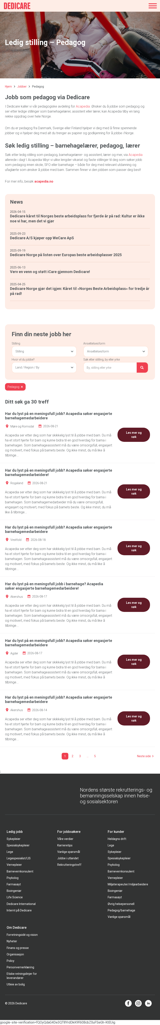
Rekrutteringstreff (69, 864)
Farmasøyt (14, 884)
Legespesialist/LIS (19, 858)
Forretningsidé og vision (22, 934)
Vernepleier (14, 864)
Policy (10, 960)
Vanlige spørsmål (68, 851)
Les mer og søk (134, 435)
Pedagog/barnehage (121, 910)
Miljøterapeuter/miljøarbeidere (128, 884)
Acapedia (83, 106)
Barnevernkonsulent (20, 871)
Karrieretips (64, 845)
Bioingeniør (14, 890)
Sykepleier (13, 839)
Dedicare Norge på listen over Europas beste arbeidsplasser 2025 (66, 255)
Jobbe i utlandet (68, 858)
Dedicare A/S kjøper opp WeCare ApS (42, 238)
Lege (10, 851)
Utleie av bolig (16, 984)
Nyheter (12, 941)
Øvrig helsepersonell (121, 904)
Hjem (8, 86)
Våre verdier (65, 839)
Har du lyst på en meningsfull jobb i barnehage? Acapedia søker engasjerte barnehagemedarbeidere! (54, 586)
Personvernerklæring (20, 967)
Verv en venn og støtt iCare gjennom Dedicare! (50, 271)
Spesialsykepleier (18, 845)
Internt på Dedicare (19, 910)
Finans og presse (18, 948)
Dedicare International (21, 904)
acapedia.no (43, 181)
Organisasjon (15, 954)
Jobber (22, 86)
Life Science (15, 897)
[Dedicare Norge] (17, 6)
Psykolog (13, 878)
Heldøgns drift (117, 839)
